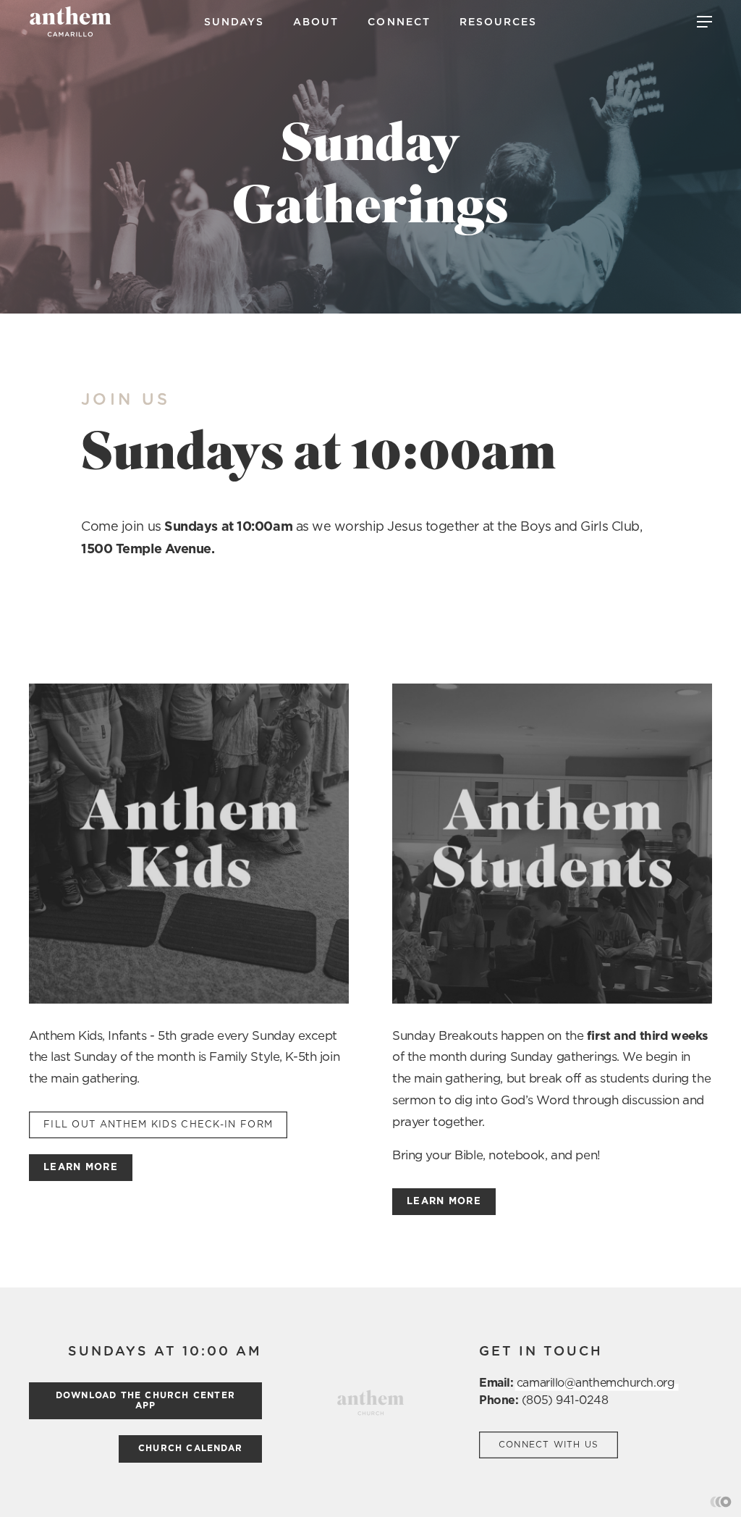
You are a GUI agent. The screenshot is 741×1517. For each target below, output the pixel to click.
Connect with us (548, 1444)
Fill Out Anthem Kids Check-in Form (158, 1125)
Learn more (80, 1167)
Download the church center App (145, 1400)
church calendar (190, 1448)
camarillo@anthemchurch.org (595, 1383)
